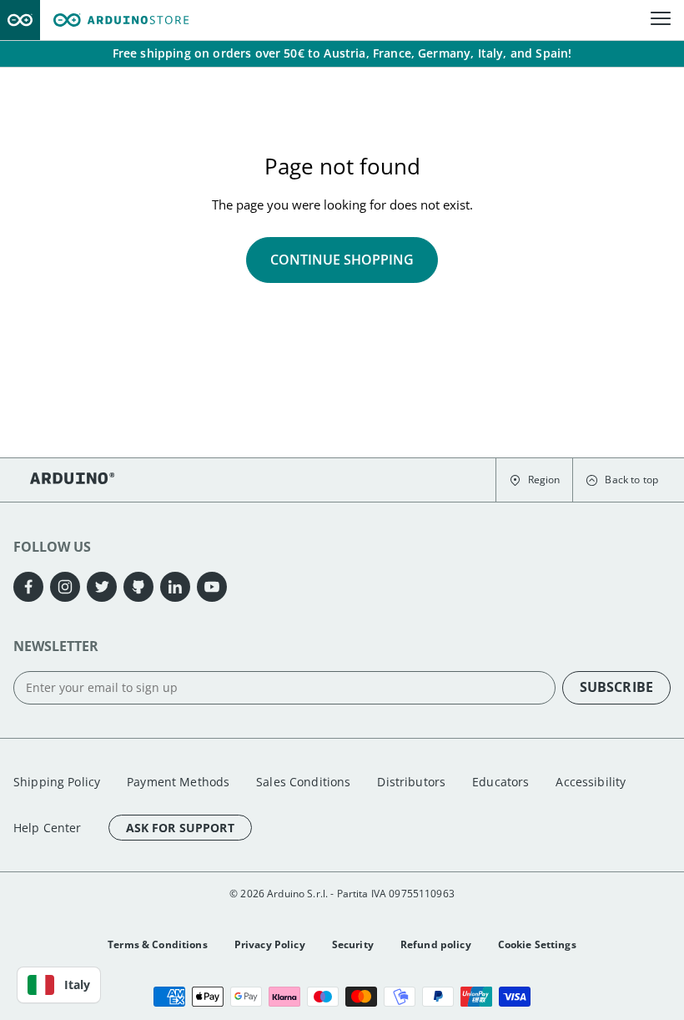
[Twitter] (102, 587)
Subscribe (616, 687)
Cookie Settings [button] (537, 944)
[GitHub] (138, 587)
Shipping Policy (56, 782)
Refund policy (435, 944)
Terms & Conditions (158, 944)
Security (353, 944)
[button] (534, 480)
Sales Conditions (303, 782)
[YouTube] (212, 587)
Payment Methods (178, 782)
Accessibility (591, 782)
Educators (500, 782)
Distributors (411, 782)
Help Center (47, 828)
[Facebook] (28, 587)
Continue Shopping (342, 259)
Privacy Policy (269, 944)
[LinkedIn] (175, 587)
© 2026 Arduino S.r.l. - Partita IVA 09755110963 (342, 893)
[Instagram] (65, 587)
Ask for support (180, 828)
